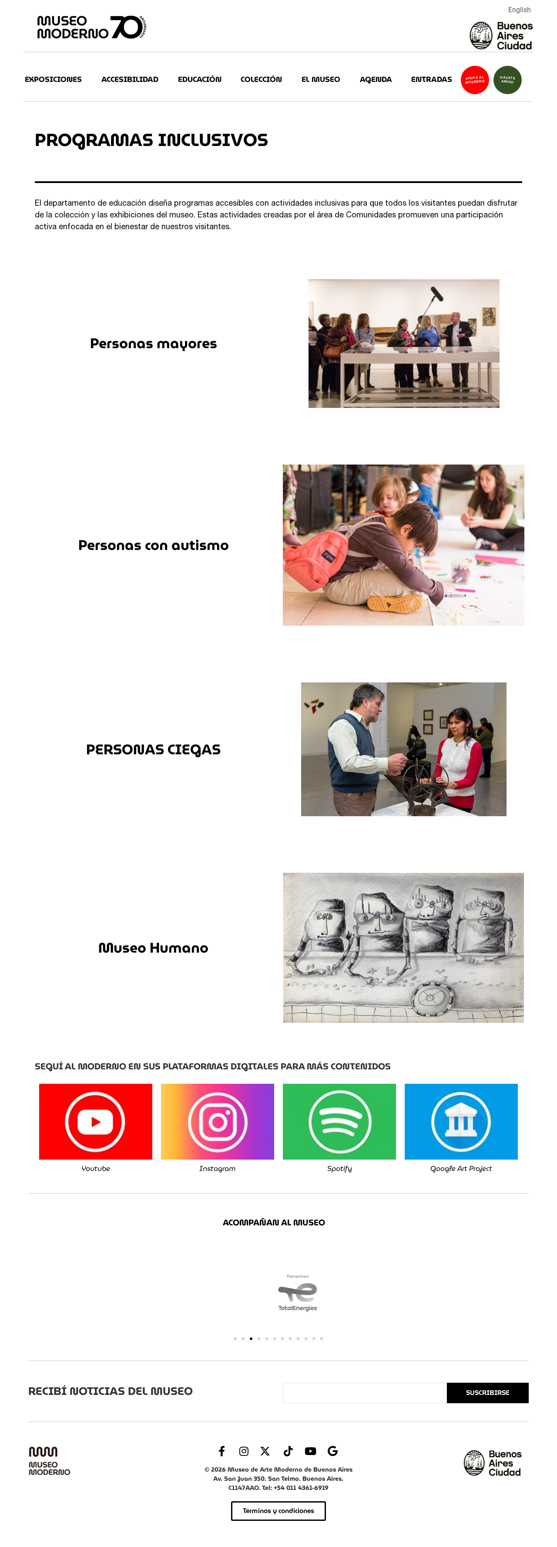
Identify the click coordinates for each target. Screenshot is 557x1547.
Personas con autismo (153, 545)
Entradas (431, 79)
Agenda (376, 79)
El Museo (321, 79)
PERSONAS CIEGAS (153, 749)
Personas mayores (153, 343)
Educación (199, 79)
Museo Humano (153, 947)
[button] (235, 1338)
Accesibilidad (129, 79)
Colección (261, 79)
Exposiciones (53, 79)
